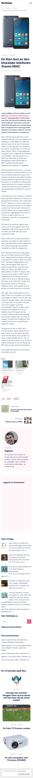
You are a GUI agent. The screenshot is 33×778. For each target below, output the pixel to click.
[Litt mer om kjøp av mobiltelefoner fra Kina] (7, 364)
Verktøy (20, 724)
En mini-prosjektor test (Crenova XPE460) (16, 758)
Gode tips (4, 55)
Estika (3, 640)
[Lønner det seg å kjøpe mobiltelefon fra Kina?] (7, 379)
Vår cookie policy (22, 771)
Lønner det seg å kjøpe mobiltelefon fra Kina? (7, 385)
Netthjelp (6, 3)
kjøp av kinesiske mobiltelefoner (17, 116)
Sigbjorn (4, 656)
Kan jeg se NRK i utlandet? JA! (18, 653)
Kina (8, 399)
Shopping (12, 55)
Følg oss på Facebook (11, 627)
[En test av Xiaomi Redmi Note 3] (22, 364)
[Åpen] (31, 3)
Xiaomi (16, 399)
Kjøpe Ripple (5, 645)
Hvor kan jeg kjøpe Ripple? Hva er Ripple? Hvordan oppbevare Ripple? (16, 648)
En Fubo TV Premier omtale (16, 728)
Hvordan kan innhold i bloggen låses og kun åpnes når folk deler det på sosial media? (16, 696)
